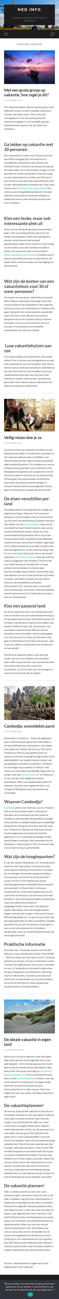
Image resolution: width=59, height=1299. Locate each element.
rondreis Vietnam (30, 774)
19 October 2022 (13, 731)
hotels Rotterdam (26, 1078)
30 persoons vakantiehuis (33, 188)
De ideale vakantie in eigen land (27, 1042)
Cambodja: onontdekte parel (29, 726)
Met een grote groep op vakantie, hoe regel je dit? (26, 92)
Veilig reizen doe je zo (23, 437)
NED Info (29, 9)
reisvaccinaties (31, 524)
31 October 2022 (13, 100)
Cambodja (9, 807)
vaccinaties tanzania (25, 556)
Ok (30, 1294)
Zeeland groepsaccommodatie (19, 254)
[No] (55, 1289)
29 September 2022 (14, 1050)
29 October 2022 (13, 443)
